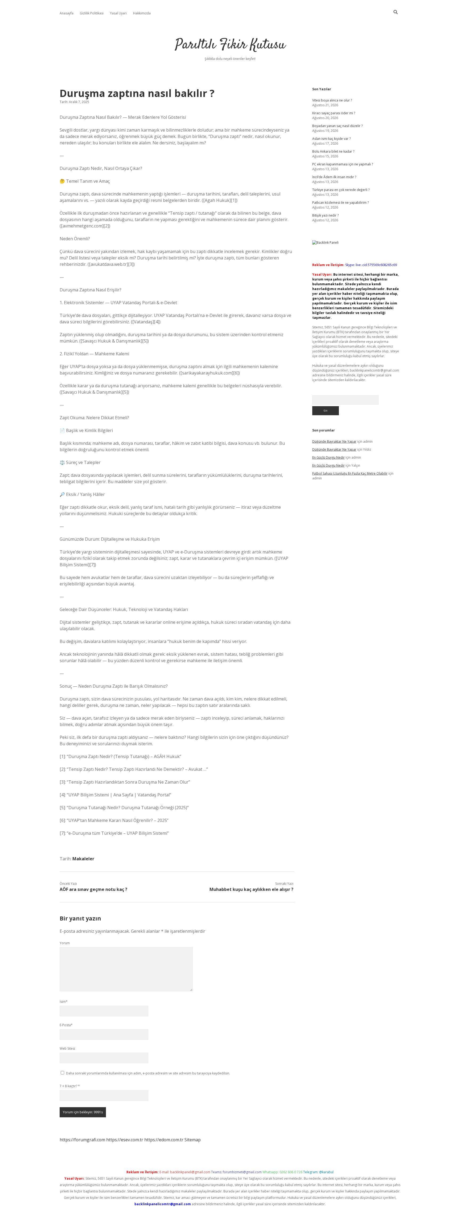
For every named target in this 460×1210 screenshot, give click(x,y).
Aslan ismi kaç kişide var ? (331, 138)
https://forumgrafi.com (82, 1140)
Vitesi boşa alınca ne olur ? (332, 100)
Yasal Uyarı (118, 13)
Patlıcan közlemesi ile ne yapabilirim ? (340, 202)
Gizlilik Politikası (92, 13)
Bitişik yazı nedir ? (325, 215)
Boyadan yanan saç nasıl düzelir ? (337, 126)
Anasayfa (66, 13)
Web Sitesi (67, 1048)
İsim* (64, 1001)
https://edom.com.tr (163, 1140)
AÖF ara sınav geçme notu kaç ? (93, 889)
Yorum (65, 943)
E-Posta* (66, 1025)
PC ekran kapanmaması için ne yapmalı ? (342, 164)
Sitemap (192, 1140)
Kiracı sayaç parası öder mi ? (333, 113)
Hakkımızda (142, 13)
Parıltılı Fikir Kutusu (230, 45)
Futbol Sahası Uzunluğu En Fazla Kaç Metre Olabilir (350, 473)
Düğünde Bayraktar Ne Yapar (334, 441)
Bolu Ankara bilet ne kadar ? (333, 151)
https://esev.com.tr (124, 1140)
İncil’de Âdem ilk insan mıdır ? (334, 177)
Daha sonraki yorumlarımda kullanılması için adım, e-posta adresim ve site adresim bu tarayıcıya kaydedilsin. (148, 1073)
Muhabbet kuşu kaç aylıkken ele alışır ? (251, 889)
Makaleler (83, 859)
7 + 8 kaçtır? (70, 1086)
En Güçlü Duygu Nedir (328, 457)
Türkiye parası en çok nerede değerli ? (340, 190)
